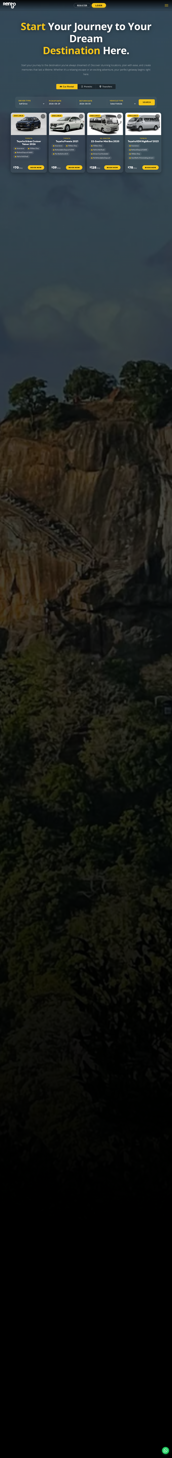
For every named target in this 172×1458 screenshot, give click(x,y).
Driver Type (25, 101)
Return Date (85, 101)
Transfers (107, 86)
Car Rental (68, 86)
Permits (88, 86)
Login (98, 5)
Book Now (36, 167)
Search (147, 102)
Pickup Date (55, 101)
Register (82, 5)
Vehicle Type (116, 101)
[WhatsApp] (165, 1450)
